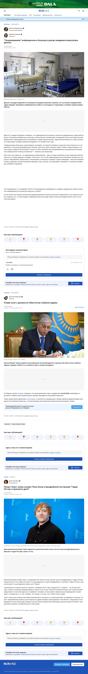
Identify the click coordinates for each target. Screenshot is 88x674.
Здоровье (7, 15)
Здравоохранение (48, 15)
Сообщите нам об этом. (30, 227)
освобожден (31, 399)
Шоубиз (6, 477)
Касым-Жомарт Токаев (18, 424)
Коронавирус (37, 15)
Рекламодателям (78, 664)
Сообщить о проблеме (62, 664)
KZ (79, 11)
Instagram (76, 283)
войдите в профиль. (55, 257)
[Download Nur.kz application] (44, 4)
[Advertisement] (44, 121)
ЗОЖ (30, 15)
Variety (30, 551)
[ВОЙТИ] (83, 11)
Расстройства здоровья (20, 15)
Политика (7, 292)
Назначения (14, 292)
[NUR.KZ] (44, 11)
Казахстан (7, 424)
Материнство (58, 15)
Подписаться (77, 407)
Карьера (12, 477)
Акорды (21, 393)
